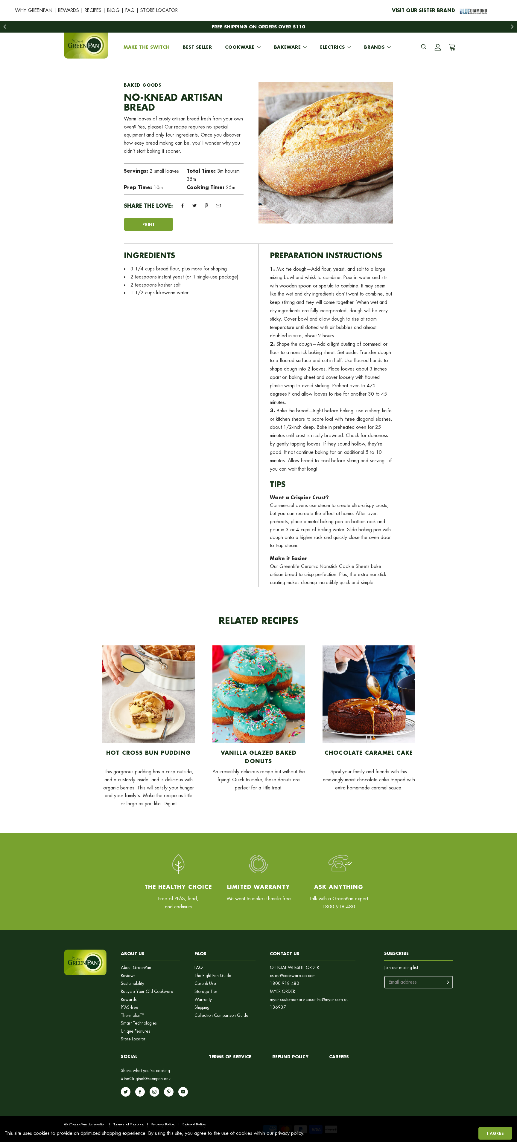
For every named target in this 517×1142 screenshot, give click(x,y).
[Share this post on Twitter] (194, 205)
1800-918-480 (284, 983)
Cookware (240, 47)
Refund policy (290, 1056)
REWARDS (68, 10)
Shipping (201, 1007)
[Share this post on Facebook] (182, 205)
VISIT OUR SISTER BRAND (423, 10)
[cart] (451, 47)
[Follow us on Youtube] (183, 1092)
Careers (339, 1056)
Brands (374, 47)
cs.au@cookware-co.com (293, 975)
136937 (278, 1007)
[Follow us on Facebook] (140, 1092)
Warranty (203, 999)
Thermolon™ (132, 1015)
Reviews (128, 975)
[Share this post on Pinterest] (206, 205)
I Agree (495, 1133)
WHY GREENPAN (33, 10)
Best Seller (197, 47)
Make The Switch (147, 47)
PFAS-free (129, 1007)
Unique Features (135, 1031)
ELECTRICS (332, 47)
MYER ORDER (282, 991)
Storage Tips (206, 991)
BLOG (113, 10)
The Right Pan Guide (212, 975)
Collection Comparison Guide (221, 1015)
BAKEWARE (287, 47)
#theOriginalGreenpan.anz (146, 1079)
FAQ (130, 10)
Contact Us (284, 953)
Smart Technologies (139, 1023)
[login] (437, 47)
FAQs (200, 953)
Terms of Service (230, 1056)
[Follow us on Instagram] (154, 1092)
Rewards (129, 999)
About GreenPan (136, 967)
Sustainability (132, 983)
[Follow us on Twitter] (125, 1092)
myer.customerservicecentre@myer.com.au (309, 999)
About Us (133, 953)
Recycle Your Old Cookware (147, 991)
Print (148, 224)
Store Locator (133, 1039)
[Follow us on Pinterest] (169, 1092)
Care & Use (205, 983)
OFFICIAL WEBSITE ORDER (294, 967)
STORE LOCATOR (159, 10)
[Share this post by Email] (218, 205)
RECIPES (93, 10)
